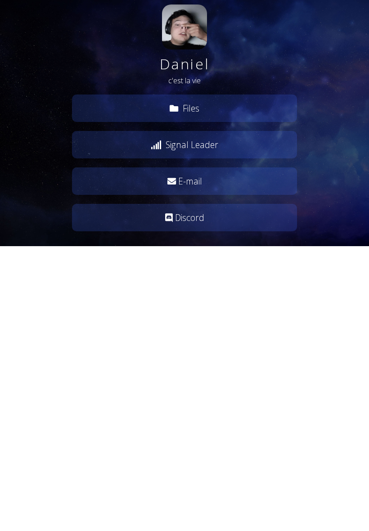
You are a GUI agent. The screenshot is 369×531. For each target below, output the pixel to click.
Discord (188, 218)
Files (189, 108)
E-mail (189, 181)
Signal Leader (190, 145)
